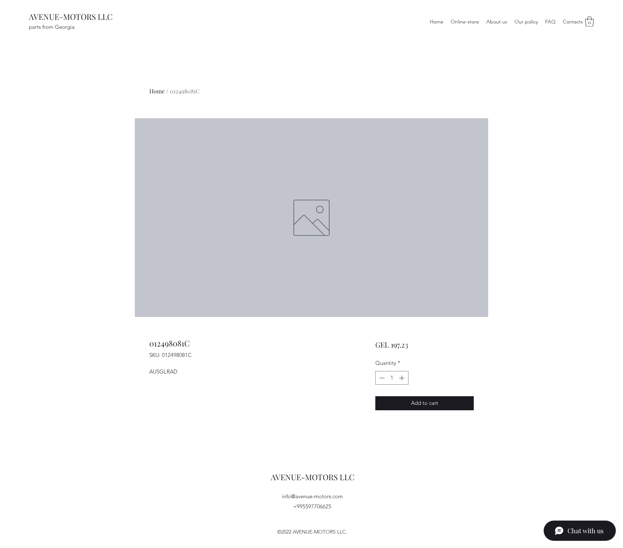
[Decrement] (381, 378)
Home (157, 91)
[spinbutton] (392, 378)
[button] (589, 21)
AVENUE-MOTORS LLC (70, 16)
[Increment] (402, 378)
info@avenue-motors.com (312, 496)
